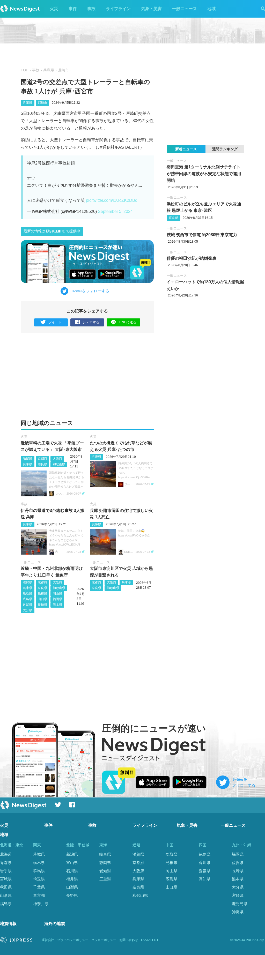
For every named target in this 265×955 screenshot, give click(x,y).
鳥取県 (27, 593)
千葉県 (39, 887)
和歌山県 (59, 464)
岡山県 (57, 593)
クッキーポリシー (103, 940)
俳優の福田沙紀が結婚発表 (191, 258)
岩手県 (6, 871)
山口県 (42, 599)
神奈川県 (41, 903)
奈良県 (42, 464)
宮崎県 (238, 895)
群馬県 (39, 871)
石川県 (72, 871)
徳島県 (204, 854)
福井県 (72, 879)
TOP (24, 70)
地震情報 (8, 923)
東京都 (173, 218)
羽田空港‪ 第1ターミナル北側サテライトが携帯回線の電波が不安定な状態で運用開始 (204, 173)
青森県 (6, 862)
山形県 (6, 895)
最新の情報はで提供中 (52, 231)
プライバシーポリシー (72, 940)
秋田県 (6, 887)
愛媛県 (204, 871)
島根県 (42, 593)
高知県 (204, 879)
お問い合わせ (128, 940)
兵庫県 (48, 70)
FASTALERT (149, 940)
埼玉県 (39, 879)
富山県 (72, 862)
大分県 (27, 610)
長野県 (72, 895)
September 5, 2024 (115, 211)
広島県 (27, 599)
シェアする (91, 322)
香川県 (204, 862)
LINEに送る (127, 322)
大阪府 (57, 458)
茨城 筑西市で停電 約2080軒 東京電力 (202, 235)
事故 (91, 8)
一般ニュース (184, 8)
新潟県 (72, 854)
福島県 (6, 903)
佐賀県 (27, 605)
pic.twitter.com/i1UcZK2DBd (111, 200)
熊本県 (57, 605)
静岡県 (105, 862)
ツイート (55, 322)
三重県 (105, 879)
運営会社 (48, 940)
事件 (73, 8)
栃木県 (39, 862)
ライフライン (118, 8)
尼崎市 (63, 70)
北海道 (6, 854)
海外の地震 (54, 923)
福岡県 (57, 599)
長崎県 (42, 605)
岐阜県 (105, 854)
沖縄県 (238, 912)
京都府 (42, 458)
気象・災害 (151, 8)
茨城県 (39, 854)
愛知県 (105, 871)
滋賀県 (27, 458)
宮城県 (6, 879)
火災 (54, 8)
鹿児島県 (239, 903)
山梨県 (72, 887)
